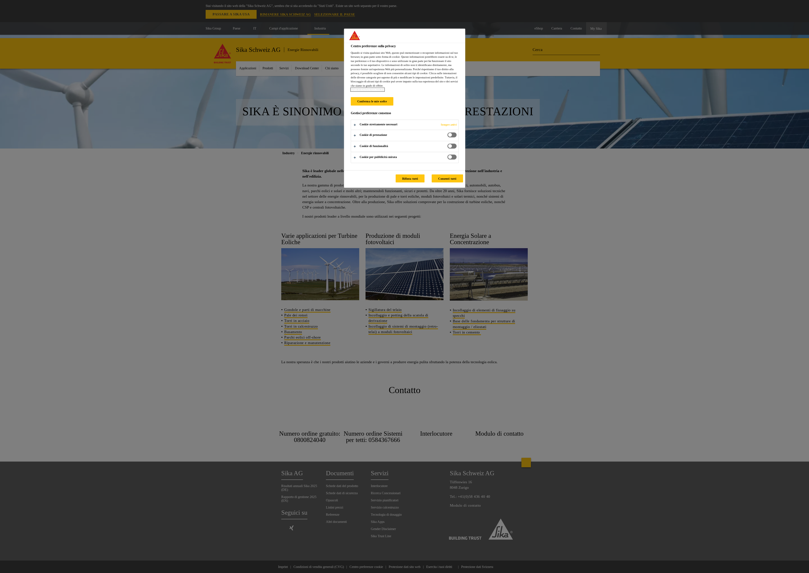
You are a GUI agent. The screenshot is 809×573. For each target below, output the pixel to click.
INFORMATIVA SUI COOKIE (367, 89)
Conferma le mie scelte (372, 101)
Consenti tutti (447, 178)
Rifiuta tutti (410, 178)
